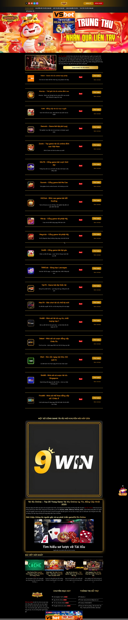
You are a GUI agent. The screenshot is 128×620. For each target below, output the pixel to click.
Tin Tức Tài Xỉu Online (86, 8)
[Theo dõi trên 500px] (34, 3)
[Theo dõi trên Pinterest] (29, 3)
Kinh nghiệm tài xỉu (72, 8)
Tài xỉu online (29, 8)
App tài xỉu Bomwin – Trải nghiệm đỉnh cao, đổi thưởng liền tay (73, 573)
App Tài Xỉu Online (58, 8)
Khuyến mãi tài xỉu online (43, 8)
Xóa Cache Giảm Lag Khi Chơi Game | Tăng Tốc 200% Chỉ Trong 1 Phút (35, 573)
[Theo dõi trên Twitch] (37, 3)
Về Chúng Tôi (30, 11)
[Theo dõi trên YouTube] (32, 3)
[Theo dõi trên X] (26, 3)
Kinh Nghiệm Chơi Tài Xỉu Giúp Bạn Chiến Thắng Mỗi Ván (93, 573)
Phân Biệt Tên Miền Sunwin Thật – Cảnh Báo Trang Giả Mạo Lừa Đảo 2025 (54, 573)
